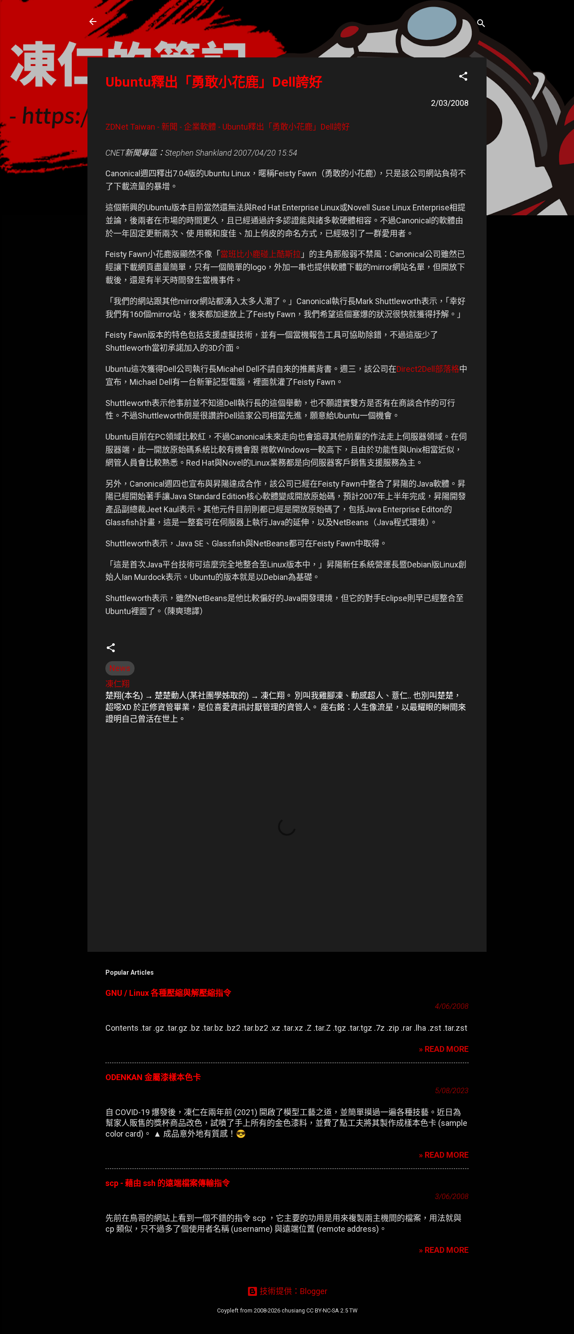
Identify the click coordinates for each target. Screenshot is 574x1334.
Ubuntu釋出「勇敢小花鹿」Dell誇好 (213, 82)
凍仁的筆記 (136, 21)
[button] (463, 77)
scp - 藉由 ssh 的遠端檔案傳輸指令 (167, 1183)
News (119, 668)
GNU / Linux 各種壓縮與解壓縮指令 (168, 993)
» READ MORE (444, 1049)
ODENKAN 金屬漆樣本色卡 (153, 1077)
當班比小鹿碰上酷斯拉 (260, 254)
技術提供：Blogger (292, 1291)
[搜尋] (481, 24)
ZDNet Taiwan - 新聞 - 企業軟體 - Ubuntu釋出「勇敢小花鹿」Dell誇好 (227, 126)
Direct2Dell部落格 (427, 369)
